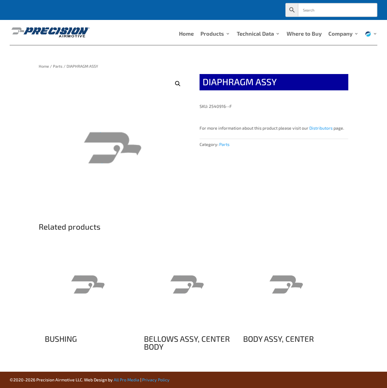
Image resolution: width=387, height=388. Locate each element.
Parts (58, 66)
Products (212, 34)
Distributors (321, 128)
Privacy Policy (156, 379)
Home (186, 34)
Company (340, 34)
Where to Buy (304, 34)
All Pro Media (126, 379)
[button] (177, 83)
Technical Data (255, 34)
